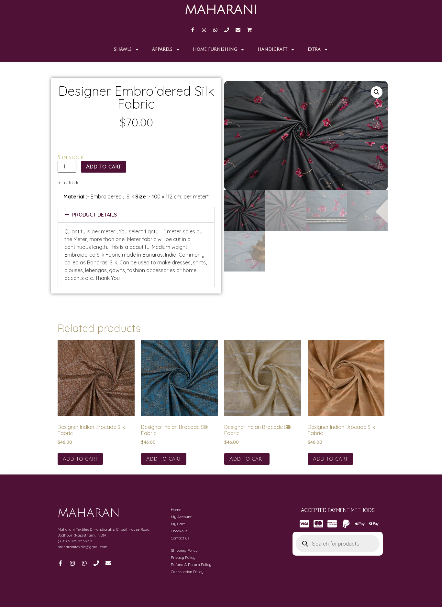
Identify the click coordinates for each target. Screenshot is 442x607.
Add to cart (103, 167)
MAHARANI (221, 10)
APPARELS (162, 49)
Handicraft (272, 49)
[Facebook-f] (192, 29)
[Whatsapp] (215, 29)
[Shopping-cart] (249, 29)
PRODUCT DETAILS (94, 214)
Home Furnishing (215, 49)
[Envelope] (238, 29)
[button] (136, 214)
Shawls (123, 49)
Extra (314, 49)
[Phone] (226, 29)
